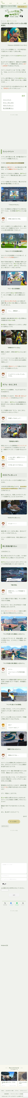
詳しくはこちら (21, 6)
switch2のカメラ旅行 (10, 1090)
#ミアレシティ (5, 826)
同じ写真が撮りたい (8, 108)
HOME (2, 1090)
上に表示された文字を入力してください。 (13, 888)
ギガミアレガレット (8, 105)
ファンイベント (7, 99)
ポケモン (17, 1090)
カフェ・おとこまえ (8, 102)
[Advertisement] (14, 131)
